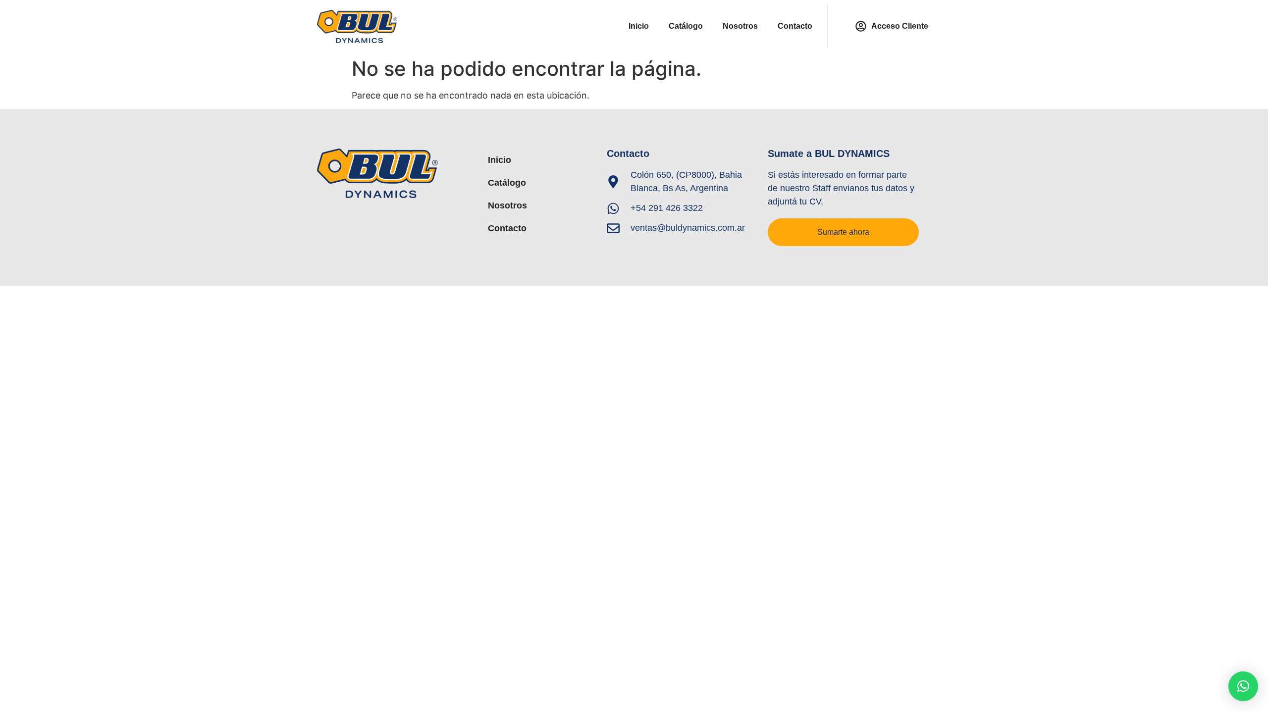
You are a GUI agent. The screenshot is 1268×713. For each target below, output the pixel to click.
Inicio (639, 26)
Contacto (795, 26)
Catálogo (686, 26)
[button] (1243, 686)
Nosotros (740, 26)
